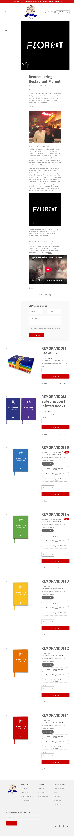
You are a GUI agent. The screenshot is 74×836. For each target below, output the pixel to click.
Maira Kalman (37, 244)
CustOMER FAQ (59, 788)
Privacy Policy (42, 788)
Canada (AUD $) (61, 12)
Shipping (51, 363)
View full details (62, 383)
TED (40, 96)
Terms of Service (43, 796)
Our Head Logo (25, 800)
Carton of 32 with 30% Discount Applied (55, 479)
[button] (5, 12)
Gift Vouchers (58, 796)
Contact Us (57, 804)
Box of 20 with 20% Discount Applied (55, 474)
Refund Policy (42, 792)
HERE (45, 102)
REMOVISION (42, 241)
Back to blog (46, 295)
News (55, 792)
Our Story (24, 788)
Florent (39, 147)
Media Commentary (27, 796)
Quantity (44, 366)
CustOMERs (24, 792)
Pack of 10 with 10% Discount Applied (55, 468)
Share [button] (32, 90)
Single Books (47, 464)
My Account (57, 800)
